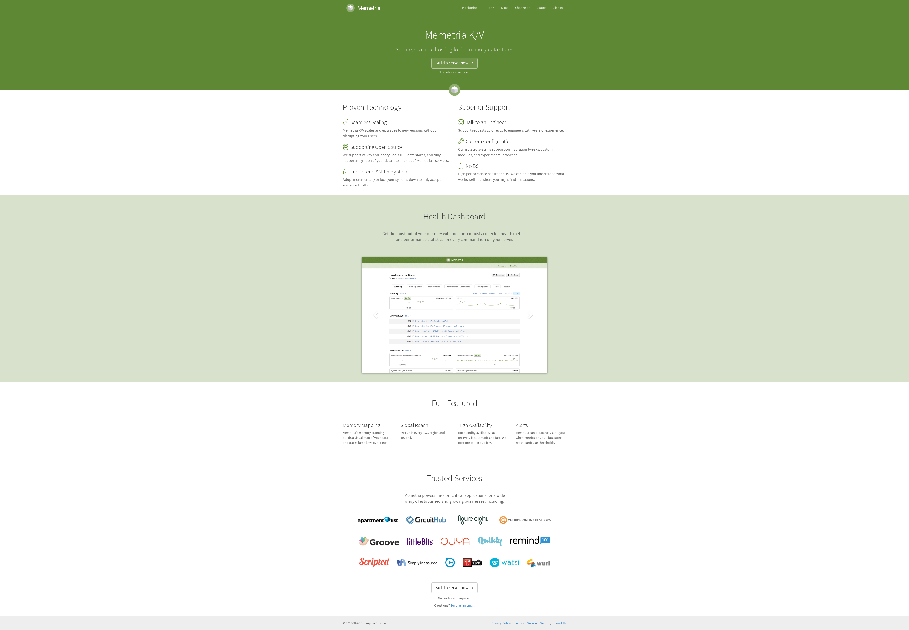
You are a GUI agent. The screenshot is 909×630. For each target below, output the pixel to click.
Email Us (560, 623)
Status (541, 7)
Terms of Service (525, 623)
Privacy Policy (501, 623)
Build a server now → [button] (454, 63)
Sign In (558, 7)
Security (545, 623)
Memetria (363, 8)
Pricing (489, 7)
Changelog (522, 7)
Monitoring (469, 7)
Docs (504, 7)
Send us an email (462, 605)
